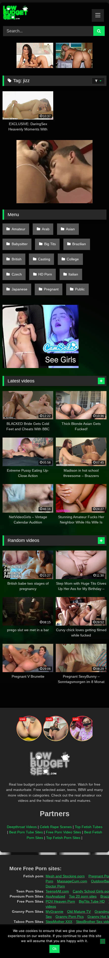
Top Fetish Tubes (88, 827)
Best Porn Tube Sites (26, 832)
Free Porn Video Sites (63, 832)
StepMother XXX (59, 922)
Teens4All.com (57, 891)
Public (80, 289)
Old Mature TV (79, 911)
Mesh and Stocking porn (65, 876)
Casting (44, 259)
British (17, 259)
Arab (45, 229)
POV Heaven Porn (60, 901)
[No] (102, 941)
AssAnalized (55, 896)
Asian (70, 229)
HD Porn (45, 274)
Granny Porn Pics (70, 917)
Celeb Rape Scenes (56, 827)
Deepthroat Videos (22, 827)
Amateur (18, 229)
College (73, 259)
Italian (73, 274)
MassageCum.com (72, 881)
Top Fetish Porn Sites (63, 838)
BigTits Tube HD (92, 901)
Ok (54, 949)
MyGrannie (54, 911)
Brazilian (79, 244)
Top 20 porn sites (83, 896)
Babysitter (20, 244)
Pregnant (51, 289)
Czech (17, 274)
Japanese (19, 289)
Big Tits (50, 244)
